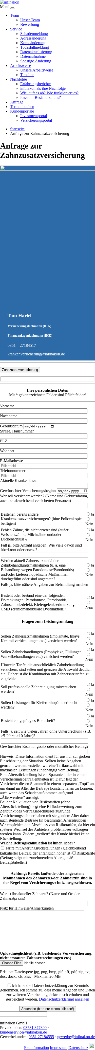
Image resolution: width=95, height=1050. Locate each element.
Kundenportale (22, 111)
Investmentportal (33, 116)
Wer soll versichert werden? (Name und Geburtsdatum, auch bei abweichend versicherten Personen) (44, 498)
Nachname (8, 416)
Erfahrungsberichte (35, 84)
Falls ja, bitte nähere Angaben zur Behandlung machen (44, 584)
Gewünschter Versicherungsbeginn (28, 490)
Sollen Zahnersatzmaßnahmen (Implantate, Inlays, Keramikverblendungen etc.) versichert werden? (41, 638)
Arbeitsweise (20, 65)
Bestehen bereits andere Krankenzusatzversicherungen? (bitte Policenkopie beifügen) (41, 519)
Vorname (7, 406)
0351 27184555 (41, 1037)
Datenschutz (78, 1047)
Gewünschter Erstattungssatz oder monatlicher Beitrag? (44, 746)
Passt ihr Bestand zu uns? (40, 97)
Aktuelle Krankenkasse (18, 480)
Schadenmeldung (34, 33)
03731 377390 (35, 1027)
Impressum (58, 1047)
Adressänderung (33, 38)
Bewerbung (29, 24)
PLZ (3, 441)
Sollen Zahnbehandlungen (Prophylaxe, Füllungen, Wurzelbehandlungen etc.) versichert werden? (42, 654)
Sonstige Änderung (35, 61)
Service (16, 29)
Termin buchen (22, 106)
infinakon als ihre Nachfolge (43, 88)
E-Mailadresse (11, 461)
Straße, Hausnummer (17, 431)
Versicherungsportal (36, 120)
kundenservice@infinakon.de (23, 1032)
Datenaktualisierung (36, 52)
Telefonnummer (12, 470)
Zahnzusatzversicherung (20, 370)
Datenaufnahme (33, 56)
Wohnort (7, 451)
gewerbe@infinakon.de (76, 1037)
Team (14, 15)
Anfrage (16, 102)
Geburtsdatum (11, 426)
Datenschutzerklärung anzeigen (64, 999)
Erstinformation (36, 1047)
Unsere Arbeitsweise (36, 70)
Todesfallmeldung (34, 47)
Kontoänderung (32, 43)
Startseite (17, 129)
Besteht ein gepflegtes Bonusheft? (28, 720)
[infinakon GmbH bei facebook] (92, 1047)
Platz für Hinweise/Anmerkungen (27, 908)
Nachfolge (18, 79)
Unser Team (30, 20)
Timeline (27, 75)
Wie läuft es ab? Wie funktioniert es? (49, 93)
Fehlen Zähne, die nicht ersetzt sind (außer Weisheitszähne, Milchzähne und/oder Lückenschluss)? (34, 534)
